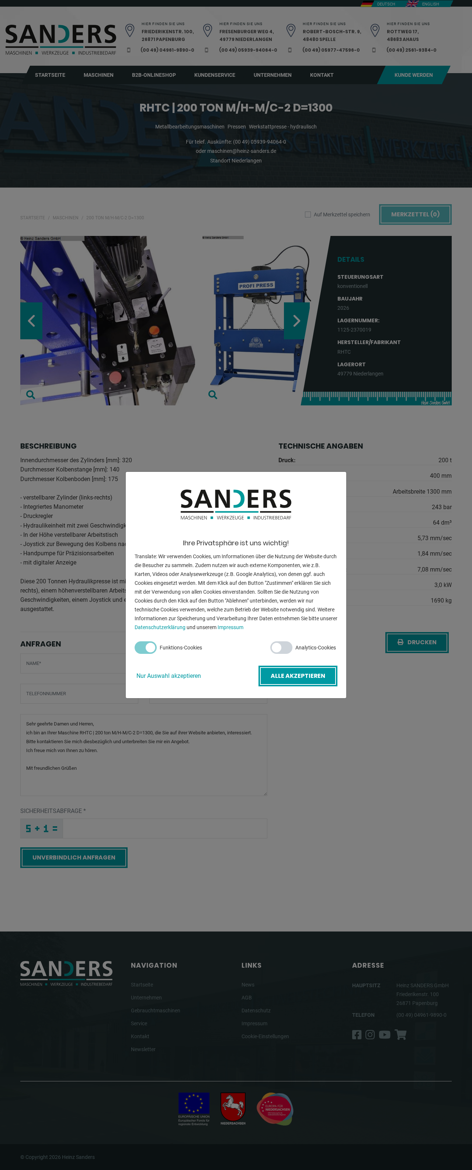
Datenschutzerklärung (160, 627)
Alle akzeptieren (298, 676)
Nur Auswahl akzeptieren (168, 675)
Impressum (230, 627)
